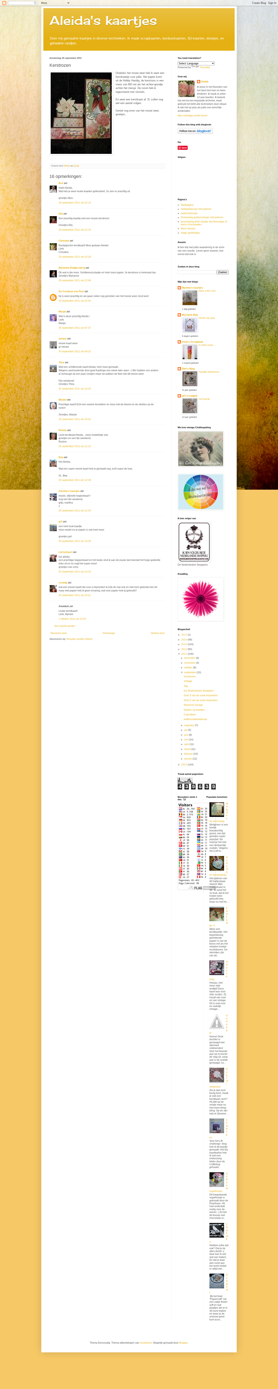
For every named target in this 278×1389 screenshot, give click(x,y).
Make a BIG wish (207, 291)
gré (60, 521)
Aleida (204, 81)
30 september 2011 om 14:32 (75, 571)
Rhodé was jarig (207, 318)
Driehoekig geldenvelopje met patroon (202, 217)
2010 (184, 764)
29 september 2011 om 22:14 (75, 202)
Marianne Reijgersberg (72, 267)
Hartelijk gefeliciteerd (209, 372)
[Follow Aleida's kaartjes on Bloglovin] (195, 133)
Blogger (183, 1342)
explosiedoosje (189, 213)
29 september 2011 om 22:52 (75, 300)
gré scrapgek (189, 395)
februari (188, 753)
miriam (63, 338)
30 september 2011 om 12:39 (75, 480)
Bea (61, 183)
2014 (184, 639)
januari (188, 758)
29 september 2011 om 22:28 (75, 256)
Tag (186, 686)
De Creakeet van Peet (71, 291)
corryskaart (65, 552)
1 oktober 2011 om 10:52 (72, 618)
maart (187, 749)
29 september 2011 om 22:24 (75, 229)
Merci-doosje (188, 228)
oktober (188, 667)
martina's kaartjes (69, 491)
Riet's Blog (188, 368)
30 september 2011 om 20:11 (75, 595)
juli (186, 730)
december (190, 658)
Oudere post (157, 633)
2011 (184, 653)
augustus (189, 725)
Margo (62, 311)
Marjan (63, 399)
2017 (184, 634)
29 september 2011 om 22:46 (75, 280)
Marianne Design (193, 705)
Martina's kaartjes (192, 287)
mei (186, 739)
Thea (61, 362)
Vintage (188, 681)
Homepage (109, 633)
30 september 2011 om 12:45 (75, 510)
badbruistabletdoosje (195, 719)
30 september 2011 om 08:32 (75, 351)
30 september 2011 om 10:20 (75, 419)
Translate (205, 67)
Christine (64, 240)
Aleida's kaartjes (103, 20)
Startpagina (187, 205)
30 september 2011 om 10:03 (75, 388)
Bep (61, 457)
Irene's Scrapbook (192, 341)
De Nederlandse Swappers (199, 690)
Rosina (63, 430)
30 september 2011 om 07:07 (75, 327)
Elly (61, 213)
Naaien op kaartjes (194, 709)
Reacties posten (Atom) (79, 639)
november (190, 662)
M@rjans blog (190, 314)
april (187, 744)
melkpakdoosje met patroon (196, 209)
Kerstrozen (190, 676)
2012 (184, 649)
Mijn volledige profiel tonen (193, 115)
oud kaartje (204, 399)
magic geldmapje (190, 232)
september (190, 672)
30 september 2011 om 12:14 (75, 446)
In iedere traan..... (207, 345)
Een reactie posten (65, 626)
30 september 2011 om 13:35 (75, 541)
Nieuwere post (58, 633)
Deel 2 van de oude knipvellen (201, 700)
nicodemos (146, 1342)
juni (186, 734)
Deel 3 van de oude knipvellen (201, 695)
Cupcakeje (190, 714)
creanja (63, 582)
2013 (184, 644)
